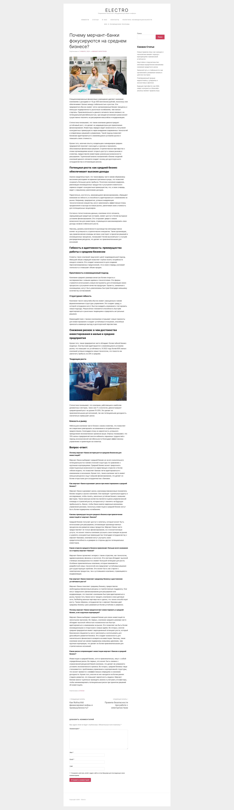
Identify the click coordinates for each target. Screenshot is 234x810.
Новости (85, 19)
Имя (71, 752)
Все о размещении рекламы (117, 24)
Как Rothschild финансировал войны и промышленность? (81, 703)
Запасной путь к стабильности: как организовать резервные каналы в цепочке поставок (150, 72)
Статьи (96, 19)
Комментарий (75, 728)
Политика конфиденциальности (137, 19)
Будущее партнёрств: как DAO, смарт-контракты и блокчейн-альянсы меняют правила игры (148, 88)
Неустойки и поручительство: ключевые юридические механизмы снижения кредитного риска (150, 64)
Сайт (71, 766)
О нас (104, 19)
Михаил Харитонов (99, 51)
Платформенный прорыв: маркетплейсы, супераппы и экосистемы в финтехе (147, 80)
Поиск (139, 33)
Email (72, 759)
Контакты (115, 19)
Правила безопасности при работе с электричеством (116, 703)
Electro (117, 10)
